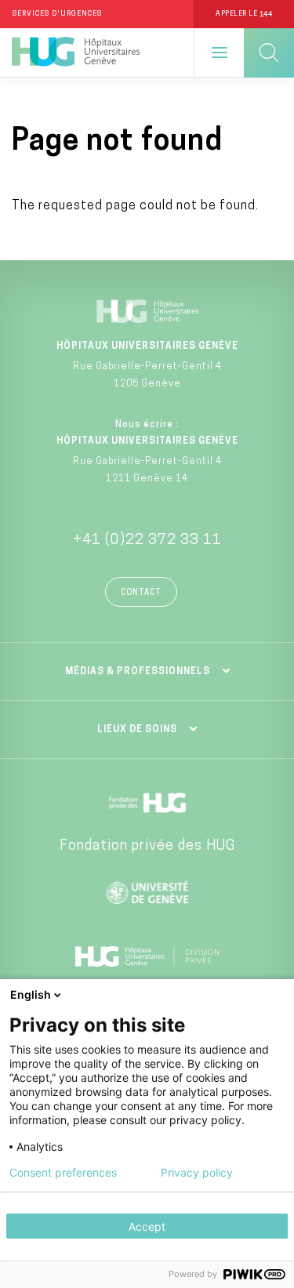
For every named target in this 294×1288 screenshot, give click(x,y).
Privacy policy (197, 1172)
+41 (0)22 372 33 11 (147, 541)
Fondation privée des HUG (147, 847)
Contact (141, 593)
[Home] (76, 52)
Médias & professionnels (137, 672)
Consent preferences (63, 1172)
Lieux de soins (137, 730)
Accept (147, 1226)
